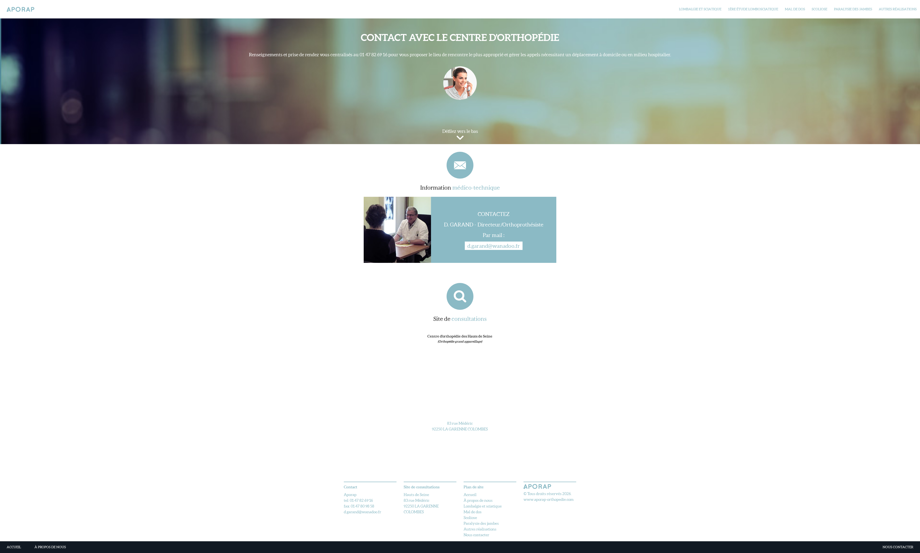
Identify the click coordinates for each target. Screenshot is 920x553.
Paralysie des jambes (853, 9)
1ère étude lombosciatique (753, 9)
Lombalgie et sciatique (700, 9)
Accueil (14, 547)
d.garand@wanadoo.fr (493, 245)
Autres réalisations (898, 9)
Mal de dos (795, 9)
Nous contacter (898, 547)
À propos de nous (50, 547)
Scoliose (819, 9)
